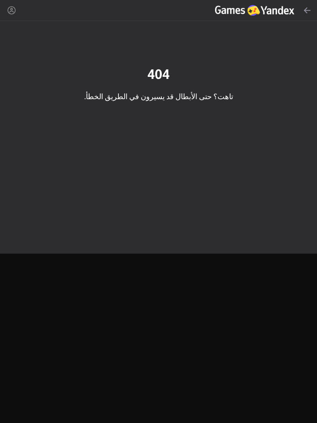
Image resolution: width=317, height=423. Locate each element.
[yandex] (255, 10)
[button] (158, 211)
